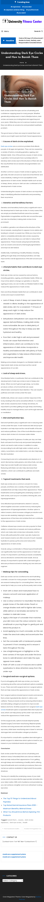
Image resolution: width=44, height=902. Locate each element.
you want (22, 13)
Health (25, 822)
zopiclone (16, 7)
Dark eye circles (7, 146)
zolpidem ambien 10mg (14, 10)
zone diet (28, 7)
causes (20, 820)
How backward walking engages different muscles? (12, 829)
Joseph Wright (27, 92)
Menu (6, 31)
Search (37, 31)
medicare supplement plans (14, 854)
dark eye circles (15, 822)
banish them (12, 820)
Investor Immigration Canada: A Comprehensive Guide (33, 829)
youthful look (33, 10)
